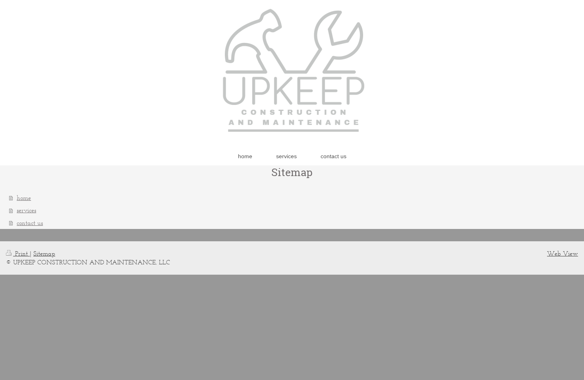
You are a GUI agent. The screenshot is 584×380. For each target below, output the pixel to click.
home (24, 198)
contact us (30, 223)
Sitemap (44, 253)
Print (21, 253)
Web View (562, 253)
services (26, 210)
